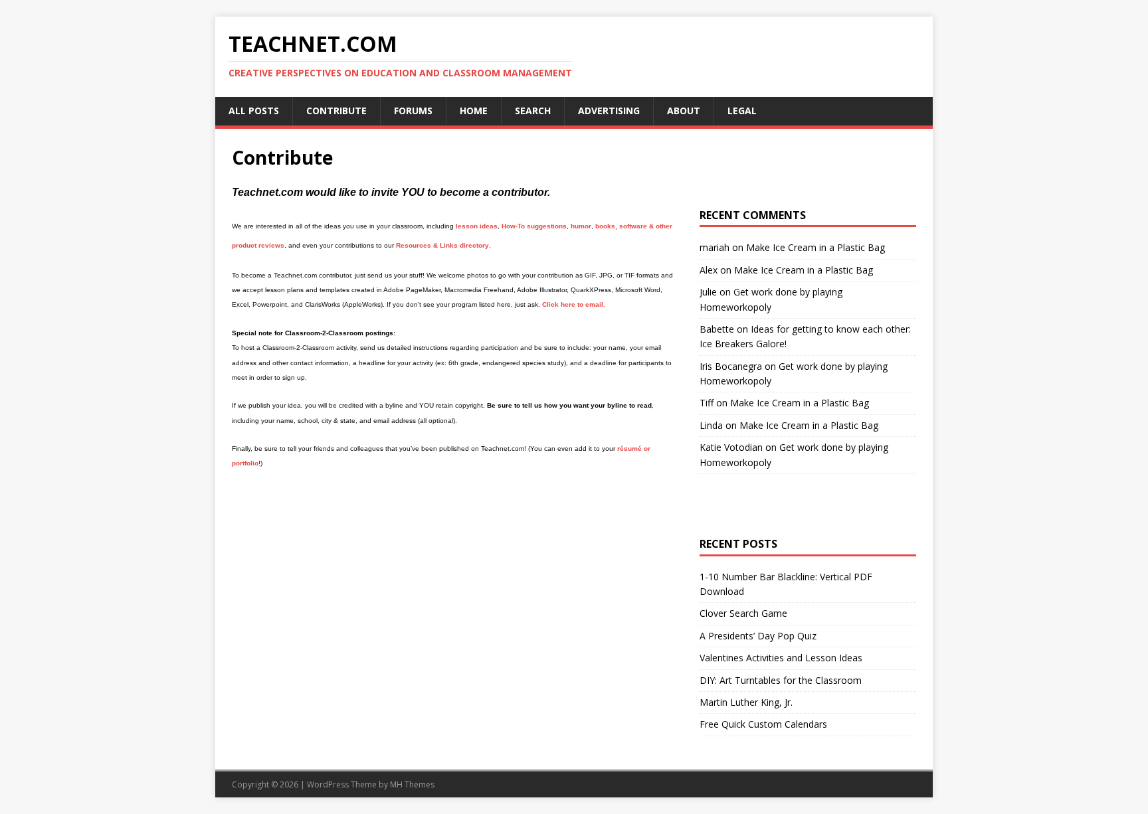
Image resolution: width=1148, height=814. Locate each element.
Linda (711, 425)
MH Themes (412, 784)
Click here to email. (573, 304)
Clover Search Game (743, 613)
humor (581, 226)
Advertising (609, 110)
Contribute (336, 110)
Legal (742, 110)
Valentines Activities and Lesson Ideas (781, 657)
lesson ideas (477, 226)
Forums (413, 110)
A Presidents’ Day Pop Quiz (758, 635)
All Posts (254, 110)
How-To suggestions (534, 226)
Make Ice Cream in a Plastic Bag (815, 247)
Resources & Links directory (442, 245)
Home (474, 110)
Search (533, 110)
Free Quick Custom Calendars (763, 724)
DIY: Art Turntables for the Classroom (781, 680)
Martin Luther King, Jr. (746, 702)
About (683, 110)
